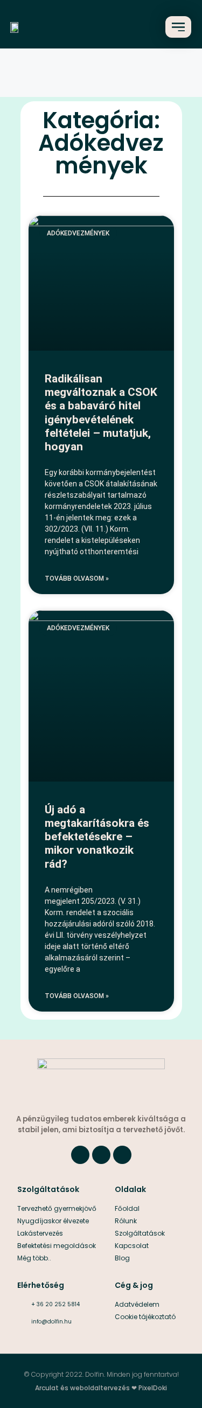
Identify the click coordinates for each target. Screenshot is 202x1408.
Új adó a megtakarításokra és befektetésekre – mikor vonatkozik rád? (97, 836)
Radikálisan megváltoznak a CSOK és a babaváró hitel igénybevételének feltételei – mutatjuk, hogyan (101, 412)
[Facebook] (80, 1155)
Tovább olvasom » (77, 578)
